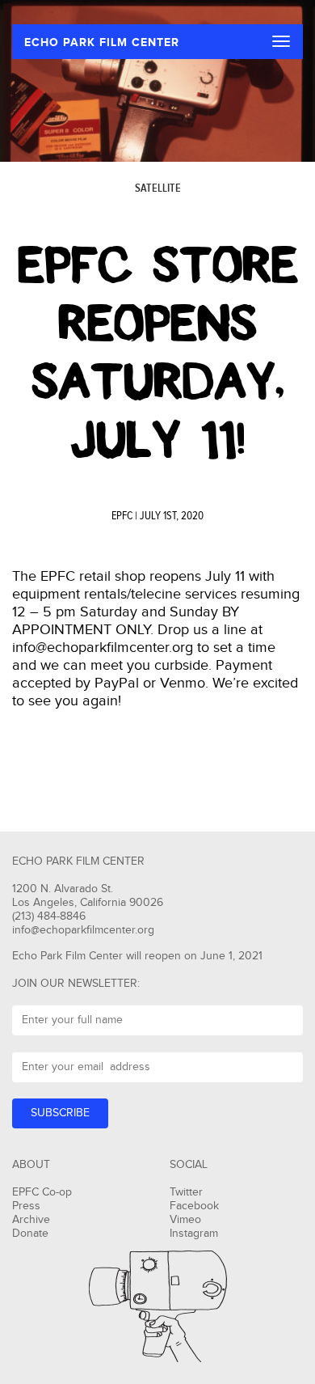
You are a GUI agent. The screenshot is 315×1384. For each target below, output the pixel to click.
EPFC (121, 516)
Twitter (186, 1192)
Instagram (194, 1233)
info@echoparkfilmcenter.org (83, 930)
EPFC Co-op (42, 1192)
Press (26, 1206)
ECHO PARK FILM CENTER (101, 42)
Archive (31, 1219)
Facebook (194, 1206)
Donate (30, 1233)
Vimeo (185, 1219)
